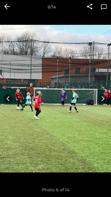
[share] (89, 7)
